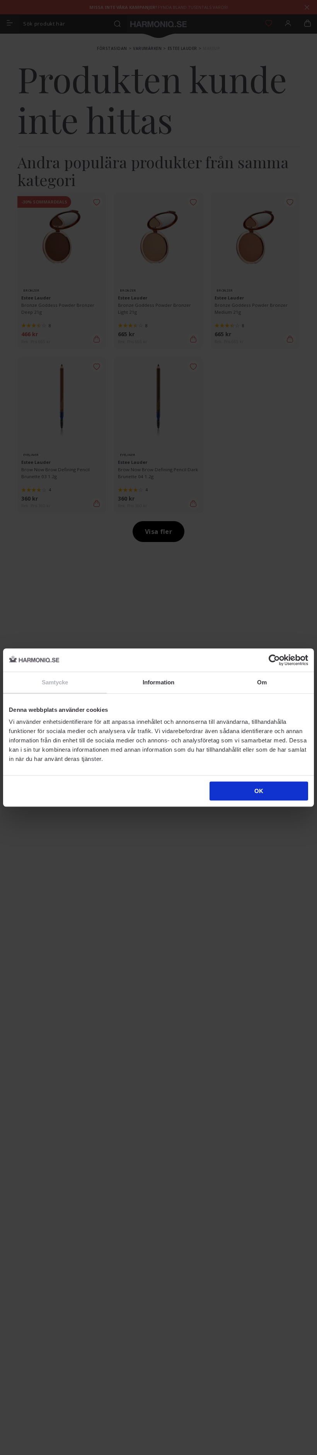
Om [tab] (262, 682)
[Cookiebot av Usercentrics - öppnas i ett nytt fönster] (274, 660)
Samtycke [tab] (55, 682)
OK (258, 791)
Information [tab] (158, 682)
